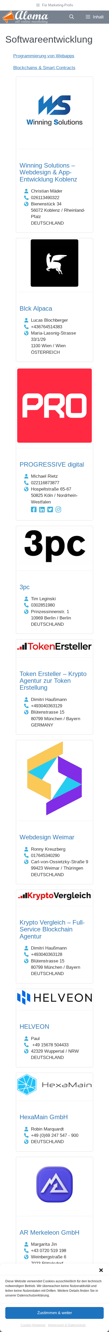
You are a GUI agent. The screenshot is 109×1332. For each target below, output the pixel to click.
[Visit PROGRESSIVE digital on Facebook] (34, 509)
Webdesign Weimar (47, 837)
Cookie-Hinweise (33, 1325)
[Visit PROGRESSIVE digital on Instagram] (58, 509)
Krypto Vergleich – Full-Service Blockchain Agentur (52, 929)
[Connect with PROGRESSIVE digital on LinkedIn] (42, 509)
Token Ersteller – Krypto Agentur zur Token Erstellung (53, 680)
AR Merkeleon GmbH (49, 1232)
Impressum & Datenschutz (67, 1325)
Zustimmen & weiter (54, 1312)
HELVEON (34, 1026)
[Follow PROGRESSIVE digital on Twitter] (50, 509)
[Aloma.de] (25, 17)
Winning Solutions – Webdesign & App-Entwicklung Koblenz (48, 172)
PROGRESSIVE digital (52, 464)
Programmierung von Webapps (43, 55)
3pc (25, 587)
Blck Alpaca (36, 308)
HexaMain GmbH (44, 1117)
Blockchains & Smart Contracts (44, 67)
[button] (101, 1270)
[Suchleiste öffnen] (71, 17)
